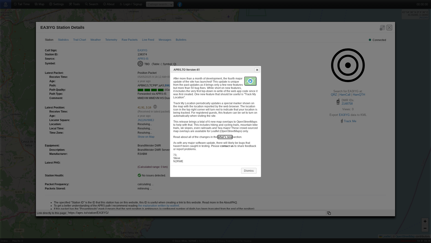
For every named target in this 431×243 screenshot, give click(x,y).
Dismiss (249, 170)
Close (257, 70)
